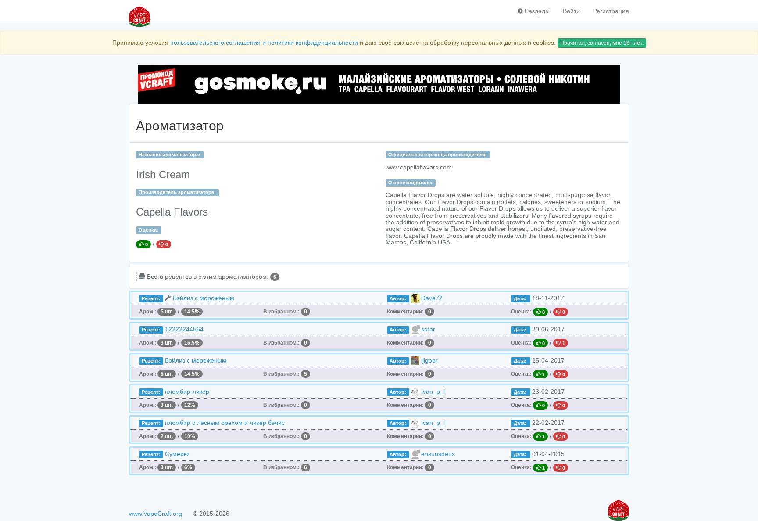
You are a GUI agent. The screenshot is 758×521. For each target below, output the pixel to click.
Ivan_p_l (433, 391)
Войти (571, 10)
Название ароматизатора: (169, 154)
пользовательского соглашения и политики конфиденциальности (264, 42)
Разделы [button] (536, 10)
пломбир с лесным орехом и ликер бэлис (225, 422)
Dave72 (432, 298)
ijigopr (429, 360)
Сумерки (177, 453)
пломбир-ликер (187, 391)
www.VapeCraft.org (155, 513)
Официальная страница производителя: (437, 154)
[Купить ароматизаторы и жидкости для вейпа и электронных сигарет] (379, 84)
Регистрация (611, 10)
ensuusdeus (438, 453)
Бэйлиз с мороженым (203, 298)
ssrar (428, 329)
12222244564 (184, 329)
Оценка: (148, 230)
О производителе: (410, 182)
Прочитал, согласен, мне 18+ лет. (602, 43)
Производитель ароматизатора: (177, 192)
